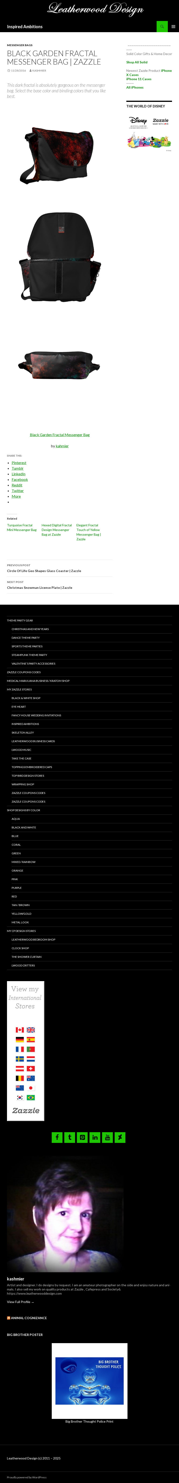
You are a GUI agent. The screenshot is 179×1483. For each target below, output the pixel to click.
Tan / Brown (21, 905)
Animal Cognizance (29, 1318)
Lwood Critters (23, 965)
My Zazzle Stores (19, 689)
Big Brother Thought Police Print (89, 1421)
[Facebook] (57, 1137)
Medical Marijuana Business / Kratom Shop (38, 681)
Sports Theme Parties (27, 646)
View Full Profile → (20, 1302)
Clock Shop (20, 948)
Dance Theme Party (26, 637)
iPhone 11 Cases (138, 79)
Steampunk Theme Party (29, 655)
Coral (16, 844)
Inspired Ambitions (25, 26)
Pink (15, 879)
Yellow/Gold (21, 913)
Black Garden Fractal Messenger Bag (60, 434)
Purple (17, 888)
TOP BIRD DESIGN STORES (28, 775)
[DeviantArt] (120, 1137)
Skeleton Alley (23, 732)
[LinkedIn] (95, 1137)
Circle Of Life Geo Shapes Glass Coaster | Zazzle (44, 568)
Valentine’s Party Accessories (33, 663)
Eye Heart (19, 706)
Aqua (16, 819)
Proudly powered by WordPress (27, 1477)
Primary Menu (173, 26)
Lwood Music (21, 750)
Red (14, 896)
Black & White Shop (26, 698)
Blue (15, 836)
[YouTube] (107, 1137)
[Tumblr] (69, 1137)
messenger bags (19, 45)
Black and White (24, 827)
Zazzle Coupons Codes (24, 672)
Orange (17, 870)
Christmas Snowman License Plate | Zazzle (39, 585)
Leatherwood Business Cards (33, 741)
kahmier (62, 446)
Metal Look (20, 922)
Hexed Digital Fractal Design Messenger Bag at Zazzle (57, 529)
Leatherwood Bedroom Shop (33, 939)
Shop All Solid (137, 62)
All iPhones (135, 87)
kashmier (39, 70)
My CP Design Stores (21, 931)
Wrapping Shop (23, 784)
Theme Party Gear (20, 620)
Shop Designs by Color (23, 810)
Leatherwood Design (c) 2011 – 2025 (34, 1458)
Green (16, 853)
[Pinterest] (82, 1137)
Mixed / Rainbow (23, 862)
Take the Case (21, 758)
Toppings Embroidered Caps (32, 767)
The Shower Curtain (26, 957)
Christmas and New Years (30, 629)
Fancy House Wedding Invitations (36, 715)
